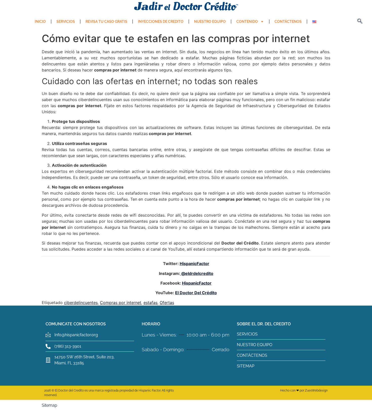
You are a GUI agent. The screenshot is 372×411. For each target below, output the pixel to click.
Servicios (65, 22)
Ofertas (167, 302)
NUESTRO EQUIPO (210, 22)
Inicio (40, 22)
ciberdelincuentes (81, 302)
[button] (360, 21)
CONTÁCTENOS (288, 22)
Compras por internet (120, 302)
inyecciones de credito (160, 22)
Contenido (247, 22)
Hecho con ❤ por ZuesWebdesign (304, 390)
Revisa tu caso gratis (106, 22)
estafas (150, 302)
